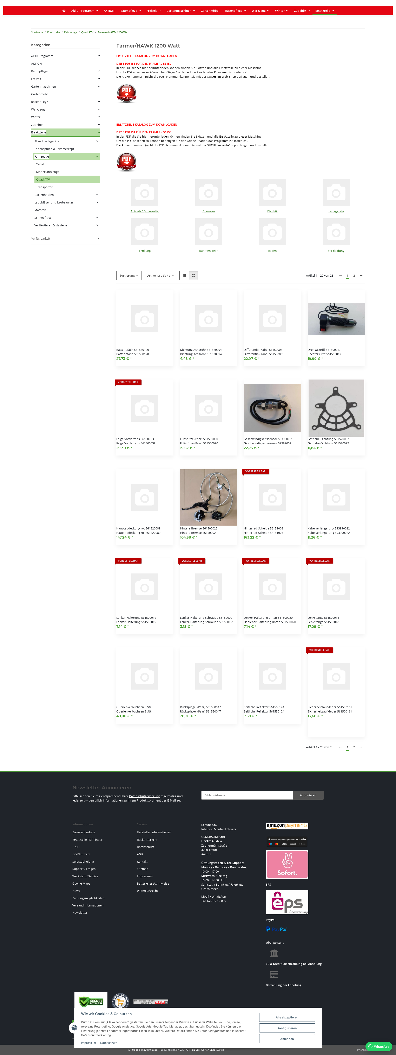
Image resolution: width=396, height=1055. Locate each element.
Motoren (40, 210)
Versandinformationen (88, 905)
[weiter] (361, 275)
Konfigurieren (287, 1028)
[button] (184, 275)
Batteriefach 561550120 (132, 350)
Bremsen (209, 211)
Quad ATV (43, 179)
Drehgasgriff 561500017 (324, 350)
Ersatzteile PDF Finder (87, 840)
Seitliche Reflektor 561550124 (264, 707)
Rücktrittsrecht (147, 840)
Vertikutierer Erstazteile (50, 225)
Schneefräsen (43, 218)
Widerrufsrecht (147, 891)
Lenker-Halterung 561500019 (136, 618)
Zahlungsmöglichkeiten (88, 898)
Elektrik (272, 211)
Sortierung (127, 275)
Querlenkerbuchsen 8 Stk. (134, 707)
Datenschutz (108, 1042)
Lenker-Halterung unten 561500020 (268, 618)
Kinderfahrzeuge (47, 172)
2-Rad (40, 164)
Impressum (88, 1042)
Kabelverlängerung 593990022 (329, 528)
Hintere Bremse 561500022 (198, 528)
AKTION (36, 63)
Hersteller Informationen (154, 832)
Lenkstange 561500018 (323, 618)
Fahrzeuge (41, 156)
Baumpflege (39, 71)
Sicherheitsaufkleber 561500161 (330, 707)
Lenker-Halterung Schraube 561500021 (207, 618)
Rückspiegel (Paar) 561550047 (200, 707)
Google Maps (81, 883)
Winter (35, 117)
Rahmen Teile (208, 251)
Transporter (44, 187)
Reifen (272, 251)
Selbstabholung (83, 862)
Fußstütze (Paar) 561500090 (199, 439)
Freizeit (36, 79)
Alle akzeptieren (287, 1017)
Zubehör (37, 125)
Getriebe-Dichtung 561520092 (328, 439)
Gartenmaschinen (43, 86)
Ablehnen (287, 1039)
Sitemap (142, 869)
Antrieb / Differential (145, 211)
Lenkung (145, 251)
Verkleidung (336, 251)
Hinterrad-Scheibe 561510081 (264, 528)
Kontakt (142, 862)
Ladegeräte (336, 211)
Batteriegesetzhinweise (153, 883)
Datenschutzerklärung (144, 796)
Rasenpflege (39, 102)
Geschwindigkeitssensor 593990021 (268, 439)
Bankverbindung (83, 832)
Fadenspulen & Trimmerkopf (54, 149)
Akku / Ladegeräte (46, 141)
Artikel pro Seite (158, 275)
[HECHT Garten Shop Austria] (63, 10)
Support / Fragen (84, 869)
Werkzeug (38, 109)
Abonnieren (308, 795)
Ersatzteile (38, 132)
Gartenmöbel (40, 94)
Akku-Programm (42, 56)
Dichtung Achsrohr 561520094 (201, 350)
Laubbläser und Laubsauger (53, 202)
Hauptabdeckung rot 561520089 (138, 528)
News (76, 891)
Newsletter (79, 913)
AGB (140, 854)
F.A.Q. (76, 847)
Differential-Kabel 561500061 (264, 350)
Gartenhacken (44, 195)
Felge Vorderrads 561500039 (136, 439)
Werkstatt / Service (85, 876)
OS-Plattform (81, 854)
